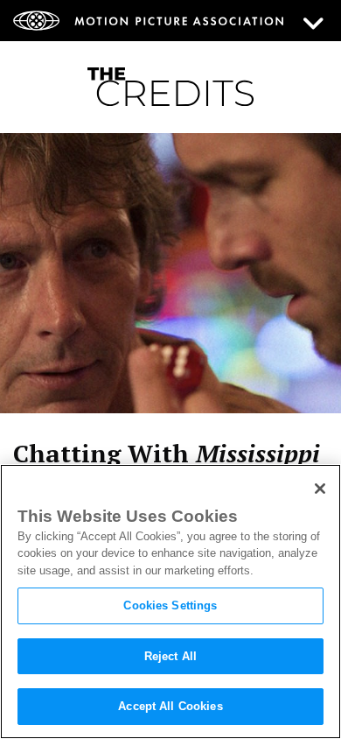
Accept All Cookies (170, 706)
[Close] (320, 488)
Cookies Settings (170, 605)
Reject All (170, 656)
